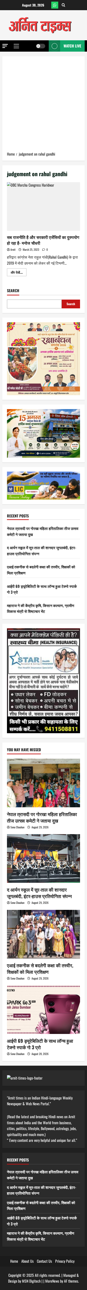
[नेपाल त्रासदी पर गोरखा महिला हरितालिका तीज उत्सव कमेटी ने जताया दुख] (43, 783)
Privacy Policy (64, 1261)
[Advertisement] (43, 105)
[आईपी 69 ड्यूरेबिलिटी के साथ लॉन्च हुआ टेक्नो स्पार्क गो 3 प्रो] (43, 1009)
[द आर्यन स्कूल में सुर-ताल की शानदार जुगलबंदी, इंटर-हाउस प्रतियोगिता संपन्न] (43, 858)
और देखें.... (18, 272)
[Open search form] (63, 5)
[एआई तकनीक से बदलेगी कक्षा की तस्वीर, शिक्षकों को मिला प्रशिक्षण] (43, 934)
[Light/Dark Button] (40, 46)
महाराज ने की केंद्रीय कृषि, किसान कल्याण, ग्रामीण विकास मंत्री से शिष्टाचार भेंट (40, 608)
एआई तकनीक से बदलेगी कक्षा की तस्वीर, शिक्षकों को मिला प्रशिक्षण (40, 968)
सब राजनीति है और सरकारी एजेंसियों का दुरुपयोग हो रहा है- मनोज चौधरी (43, 206)
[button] (5, 46)
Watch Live (72, 46)
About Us (27, 1261)
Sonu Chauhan (17, 827)
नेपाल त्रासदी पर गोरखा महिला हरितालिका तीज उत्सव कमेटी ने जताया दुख (42, 817)
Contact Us (44, 1261)
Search (13, 290)
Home (14, 1261)
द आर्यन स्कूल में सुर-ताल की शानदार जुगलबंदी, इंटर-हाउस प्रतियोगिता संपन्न (39, 892)
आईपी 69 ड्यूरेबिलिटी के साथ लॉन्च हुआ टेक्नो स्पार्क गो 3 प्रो (40, 1044)
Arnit (13, 249)
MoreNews (52, 1281)
